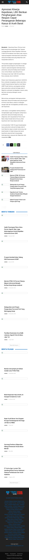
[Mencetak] (18, 144)
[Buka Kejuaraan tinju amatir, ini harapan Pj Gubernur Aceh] (14, 387)
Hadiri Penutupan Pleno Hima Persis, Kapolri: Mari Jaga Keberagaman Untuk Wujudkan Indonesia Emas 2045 (18, 160)
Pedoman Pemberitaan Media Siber (14, 555)
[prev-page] (2, 207)
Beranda (3, 6)
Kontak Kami (20, 553)
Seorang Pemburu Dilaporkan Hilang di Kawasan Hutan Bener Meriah (14, 446)
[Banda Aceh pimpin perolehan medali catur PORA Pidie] (14, 361)
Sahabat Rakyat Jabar (14, 514)
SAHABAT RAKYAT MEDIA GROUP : (14, 498)
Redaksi (6, 553)
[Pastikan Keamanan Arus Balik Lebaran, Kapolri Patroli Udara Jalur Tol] (14, 327)
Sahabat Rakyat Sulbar (18, 531)
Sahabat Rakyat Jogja (14, 517)
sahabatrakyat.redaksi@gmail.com (14, 545)
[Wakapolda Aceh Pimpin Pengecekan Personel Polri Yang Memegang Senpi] (5, 186)
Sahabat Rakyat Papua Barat (15, 539)
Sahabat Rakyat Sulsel (14, 529)
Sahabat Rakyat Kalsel (14, 526)
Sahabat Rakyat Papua (18, 537)
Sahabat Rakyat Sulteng (10, 532)
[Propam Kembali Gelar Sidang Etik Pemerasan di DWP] (5, 169)
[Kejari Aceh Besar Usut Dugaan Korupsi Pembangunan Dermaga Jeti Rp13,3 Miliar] (14, 413)
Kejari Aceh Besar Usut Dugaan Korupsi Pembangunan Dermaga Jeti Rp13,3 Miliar (14, 420)
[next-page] (5, 207)
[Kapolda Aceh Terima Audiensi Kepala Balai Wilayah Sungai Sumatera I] (5, 194)
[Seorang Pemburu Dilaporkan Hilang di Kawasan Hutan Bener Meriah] (14, 439)
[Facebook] (8, 144)
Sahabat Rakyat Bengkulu (12, 508)
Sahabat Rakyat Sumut (10, 503)
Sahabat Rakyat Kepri (13, 504)
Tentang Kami (13, 553)
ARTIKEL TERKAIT (6, 152)
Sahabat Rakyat (9, 501)
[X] (11, 144)
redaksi (6, 26)
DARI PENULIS (16, 152)
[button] (2, 2)
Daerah (8, 6)
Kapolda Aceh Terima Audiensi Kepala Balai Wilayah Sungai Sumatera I (18, 193)
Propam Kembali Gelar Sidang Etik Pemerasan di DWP (17, 169)
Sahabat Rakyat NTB (13, 521)
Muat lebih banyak (14, 345)
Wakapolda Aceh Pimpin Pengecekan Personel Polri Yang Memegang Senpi (18, 186)
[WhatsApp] (15, 144)
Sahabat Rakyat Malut (13, 535)
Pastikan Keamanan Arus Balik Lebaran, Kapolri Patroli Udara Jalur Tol (13, 335)
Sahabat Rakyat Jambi (18, 506)
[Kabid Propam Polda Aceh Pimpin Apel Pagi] (5, 201)
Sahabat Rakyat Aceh (18, 501)
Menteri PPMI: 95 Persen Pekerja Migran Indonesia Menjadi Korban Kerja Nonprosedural (14, 283)
